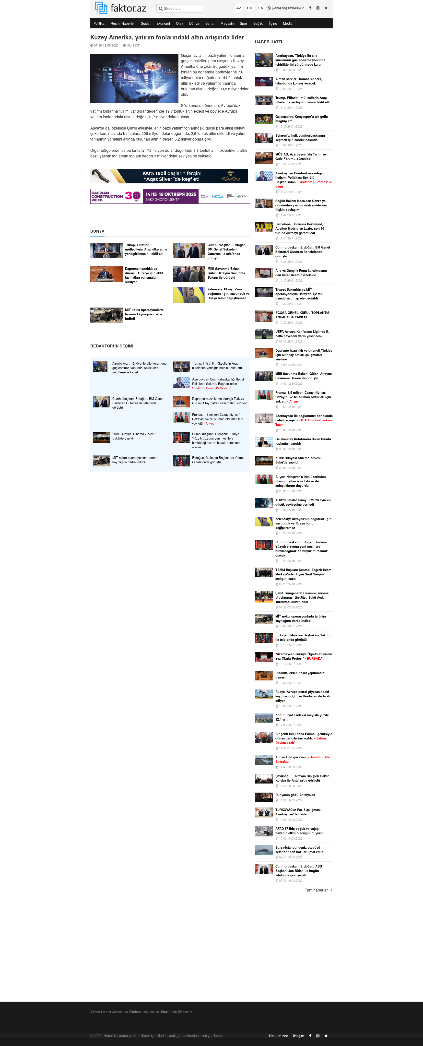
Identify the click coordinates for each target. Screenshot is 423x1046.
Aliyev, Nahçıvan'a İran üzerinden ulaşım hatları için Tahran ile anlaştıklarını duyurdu (300, 481)
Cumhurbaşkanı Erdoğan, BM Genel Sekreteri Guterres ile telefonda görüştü (227, 251)
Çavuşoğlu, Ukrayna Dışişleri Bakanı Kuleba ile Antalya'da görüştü (302, 778)
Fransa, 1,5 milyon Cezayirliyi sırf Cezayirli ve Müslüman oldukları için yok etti (217, 419)
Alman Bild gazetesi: (303, 759)
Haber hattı (268, 42)
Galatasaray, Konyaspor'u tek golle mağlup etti (301, 118)
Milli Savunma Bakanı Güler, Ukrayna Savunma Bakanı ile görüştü (226, 273)
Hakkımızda (278, 1035)
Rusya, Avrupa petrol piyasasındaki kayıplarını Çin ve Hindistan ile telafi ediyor (302, 696)
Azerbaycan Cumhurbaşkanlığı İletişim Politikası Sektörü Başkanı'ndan (219, 383)
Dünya (194, 23)
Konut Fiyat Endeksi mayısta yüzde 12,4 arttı (302, 717)
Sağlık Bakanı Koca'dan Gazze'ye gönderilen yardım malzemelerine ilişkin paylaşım (301, 205)
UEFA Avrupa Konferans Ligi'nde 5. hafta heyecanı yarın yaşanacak (302, 333)
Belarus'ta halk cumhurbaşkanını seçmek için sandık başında (300, 137)
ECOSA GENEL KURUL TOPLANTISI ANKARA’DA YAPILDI (302, 314)
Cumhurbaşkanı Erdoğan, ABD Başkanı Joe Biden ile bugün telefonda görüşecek (298, 870)
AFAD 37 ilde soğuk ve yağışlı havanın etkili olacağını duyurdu (299, 830)
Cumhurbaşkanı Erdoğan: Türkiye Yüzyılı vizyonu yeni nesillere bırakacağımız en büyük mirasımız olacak (216, 440)
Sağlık (258, 23)
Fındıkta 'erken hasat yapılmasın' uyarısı (300, 675)
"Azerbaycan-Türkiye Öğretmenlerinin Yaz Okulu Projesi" (303, 656)
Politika (99, 23)
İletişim (298, 1035)
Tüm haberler (317, 890)
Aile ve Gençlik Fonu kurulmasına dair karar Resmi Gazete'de (301, 272)
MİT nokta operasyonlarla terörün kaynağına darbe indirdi (144, 314)
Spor (243, 23)
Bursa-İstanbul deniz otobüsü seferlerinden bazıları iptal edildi (300, 849)
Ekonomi (163, 23)
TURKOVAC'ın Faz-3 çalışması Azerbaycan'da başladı (298, 812)
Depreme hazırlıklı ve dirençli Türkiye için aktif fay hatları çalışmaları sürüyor (144, 275)
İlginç (273, 23)
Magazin (227, 23)
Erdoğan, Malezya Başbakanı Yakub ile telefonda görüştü (218, 459)
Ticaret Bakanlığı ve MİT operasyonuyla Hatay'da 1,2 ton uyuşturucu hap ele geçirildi (299, 293)
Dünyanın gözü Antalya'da (295, 795)
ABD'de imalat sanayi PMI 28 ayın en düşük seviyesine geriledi (303, 502)
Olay (179, 23)
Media (288, 23)
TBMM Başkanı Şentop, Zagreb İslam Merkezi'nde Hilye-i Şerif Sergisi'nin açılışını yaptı (303, 574)
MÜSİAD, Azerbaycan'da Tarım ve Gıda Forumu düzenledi (300, 156)
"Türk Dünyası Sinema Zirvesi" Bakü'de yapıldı (134, 436)
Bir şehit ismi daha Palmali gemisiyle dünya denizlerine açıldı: (303, 738)
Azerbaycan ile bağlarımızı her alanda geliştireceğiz (304, 420)
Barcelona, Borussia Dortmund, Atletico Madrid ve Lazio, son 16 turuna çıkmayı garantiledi (299, 228)
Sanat (209, 23)
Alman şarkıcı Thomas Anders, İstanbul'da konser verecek (298, 81)
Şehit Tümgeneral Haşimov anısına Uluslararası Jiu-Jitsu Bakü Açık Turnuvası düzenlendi (302, 597)
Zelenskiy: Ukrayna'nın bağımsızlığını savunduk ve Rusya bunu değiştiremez (228, 293)
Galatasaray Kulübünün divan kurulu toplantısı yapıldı (303, 441)
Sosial (145, 23)
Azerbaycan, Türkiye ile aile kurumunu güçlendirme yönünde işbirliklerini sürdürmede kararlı (139, 367)
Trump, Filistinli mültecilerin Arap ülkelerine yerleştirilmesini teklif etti (146, 249)
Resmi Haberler (123, 23)
